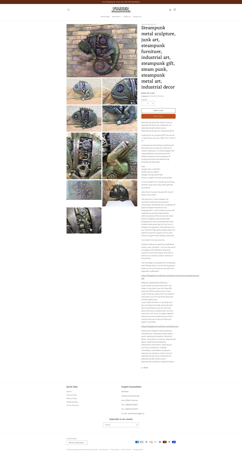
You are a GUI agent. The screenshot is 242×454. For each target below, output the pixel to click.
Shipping (144, 96)
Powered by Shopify (91, 449)
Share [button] (146, 368)
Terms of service (126, 449)
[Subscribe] (136, 425)
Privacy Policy (71, 395)
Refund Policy (71, 398)
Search (69, 391)
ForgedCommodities (78, 449)
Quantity (144, 99)
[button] (68, 9)
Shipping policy (138, 449)
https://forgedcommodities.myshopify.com (160, 326)
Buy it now (158, 116)
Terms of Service (72, 405)
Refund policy (104, 449)
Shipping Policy (72, 402)
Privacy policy (114, 449)
